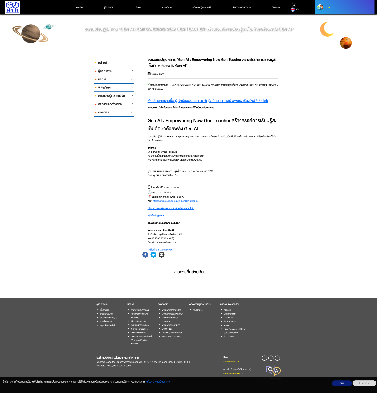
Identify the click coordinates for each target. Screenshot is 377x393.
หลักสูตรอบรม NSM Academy (139, 315)
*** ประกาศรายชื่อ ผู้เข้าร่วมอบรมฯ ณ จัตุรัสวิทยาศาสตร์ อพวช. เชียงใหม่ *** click (208, 101)
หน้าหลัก (79, 7)
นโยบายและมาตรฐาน (108, 317)
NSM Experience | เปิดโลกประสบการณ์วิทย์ (235, 330)
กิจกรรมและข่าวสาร (242, 7)
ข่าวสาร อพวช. (230, 321)
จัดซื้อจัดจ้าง (229, 317)
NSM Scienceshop (139, 329)
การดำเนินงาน (106, 321)
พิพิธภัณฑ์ (167, 7)
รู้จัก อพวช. (109, 7)
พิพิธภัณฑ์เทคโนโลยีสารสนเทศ (170, 319)
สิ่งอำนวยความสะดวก (140, 325)
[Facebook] (145, 254)
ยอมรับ (342, 383)
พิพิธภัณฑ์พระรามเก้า (171, 325)
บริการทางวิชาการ (138, 332)
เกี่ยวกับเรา (104, 310)
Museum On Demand (171, 336)
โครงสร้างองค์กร (106, 314)
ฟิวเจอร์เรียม (167, 329)
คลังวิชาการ (197, 310)
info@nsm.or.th (231, 361)
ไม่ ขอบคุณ (364, 383)
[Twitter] (153, 254)
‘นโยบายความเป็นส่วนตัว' (158, 382)
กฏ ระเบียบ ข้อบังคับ (108, 325)
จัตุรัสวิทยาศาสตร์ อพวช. (172, 332)
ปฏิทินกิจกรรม (229, 314)
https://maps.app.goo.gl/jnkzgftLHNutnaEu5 (175, 201)
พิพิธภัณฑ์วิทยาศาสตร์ (171, 310)
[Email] (161, 254)
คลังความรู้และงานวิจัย (202, 7)
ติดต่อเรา (276, 7)
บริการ (138, 7)
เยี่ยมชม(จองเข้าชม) (138, 321)
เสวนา (226, 325)
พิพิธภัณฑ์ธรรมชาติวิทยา (172, 314)
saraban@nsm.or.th (233, 373)
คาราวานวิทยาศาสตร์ (140, 310)
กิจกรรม (227, 310)
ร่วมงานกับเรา (229, 336)
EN (297, 9)
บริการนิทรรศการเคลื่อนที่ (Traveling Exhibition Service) (141, 340)
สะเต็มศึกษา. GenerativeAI (160, 250)
